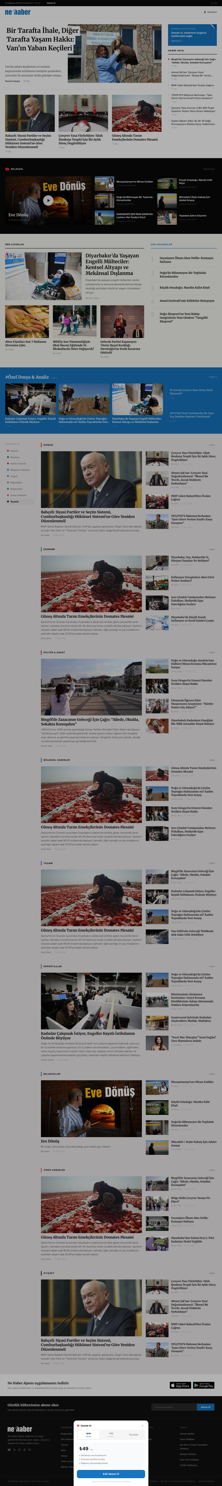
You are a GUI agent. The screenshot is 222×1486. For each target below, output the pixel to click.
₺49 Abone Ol (111, 1473)
